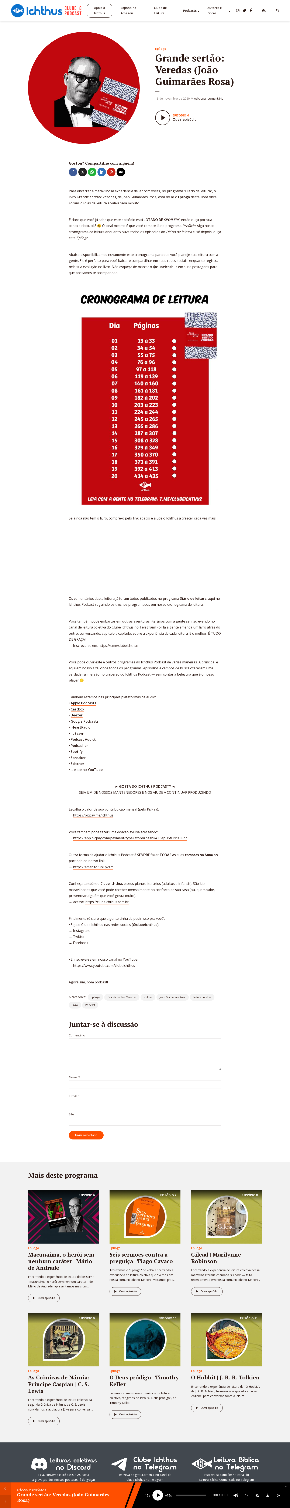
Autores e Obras (214, 10)
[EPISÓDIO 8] (226, 1216)
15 (147, 1495)
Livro (75, 1005)
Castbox (77, 709)
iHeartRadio (80, 727)
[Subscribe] (257, 1495)
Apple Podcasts (83, 703)
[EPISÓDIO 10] (145, 1339)
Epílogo (160, 49)
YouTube (95, 769)
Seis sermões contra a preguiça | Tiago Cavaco (141, 1258)
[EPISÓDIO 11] (226, 1339)
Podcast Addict (83, 739)
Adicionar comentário (209, 98)
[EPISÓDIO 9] (63, 1339)
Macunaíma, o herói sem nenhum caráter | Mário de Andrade (61, 1261)
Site (71, 1114)
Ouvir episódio (46, 1298)
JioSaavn (77, 733)
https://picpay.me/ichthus (93, 815)
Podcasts (190, 11)
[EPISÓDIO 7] (145, 1216)
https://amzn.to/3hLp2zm (93, 867)
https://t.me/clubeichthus (118, 645)
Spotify (77, 751)
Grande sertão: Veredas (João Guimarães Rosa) (63, 1497)
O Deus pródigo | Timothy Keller (144, 1380)
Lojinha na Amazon (128, 10)
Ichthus (148, 997)
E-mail (74, 1096)
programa (180, 225)
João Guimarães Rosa (173, 997)
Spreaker (78, 757)
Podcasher (79, 745)
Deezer (77, 715)
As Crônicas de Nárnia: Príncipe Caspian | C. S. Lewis (58, 1384)
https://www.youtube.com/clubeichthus (104, 965)
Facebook (80, 942)
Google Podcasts (85, 721)
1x (246, 1495)
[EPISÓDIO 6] (63, 1216)
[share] (278, 1495)
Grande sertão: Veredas (121, 997)
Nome (74, 1077)
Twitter (79, 936)
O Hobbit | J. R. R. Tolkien (225, 1377)
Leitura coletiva (202, 997)
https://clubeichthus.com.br (107, 902)
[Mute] (236, 1495)
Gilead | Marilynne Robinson (216, 1258)
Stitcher (77, 763)
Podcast (90, 1005)
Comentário (77, 1035)
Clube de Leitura (160, 10)
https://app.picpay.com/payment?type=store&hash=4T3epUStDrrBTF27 (130, 838)
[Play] (157, 1495)
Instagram (81, 930)
